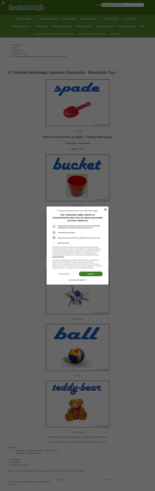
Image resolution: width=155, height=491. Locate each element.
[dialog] (77, 245)
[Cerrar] (105, 209)
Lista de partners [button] (58, 257)
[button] (77, 243)
